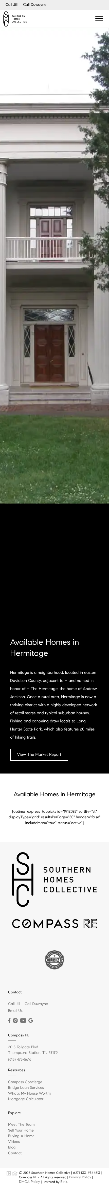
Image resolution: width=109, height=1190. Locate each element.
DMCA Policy (29, 1181)
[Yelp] (31, 1020)
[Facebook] (9, 1020)
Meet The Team (21, 1124)
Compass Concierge (25, 1082)
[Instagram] (15, 1020)
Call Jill (11, 5)
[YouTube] (23, 1020)
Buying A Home (21, 1136)
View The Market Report (39, 754)
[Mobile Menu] (99, 18)
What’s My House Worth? (29, 1093)
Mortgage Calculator (25, 1099)
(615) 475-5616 (19, 1059)
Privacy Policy (80, 1177)
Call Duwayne (34, 5)
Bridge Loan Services (26, 1087)
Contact (15, 1153)
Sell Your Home (21, 1130)
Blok (63, 1181)
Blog (11, 1147)
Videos (14, 1142)
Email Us (15, 1011)
